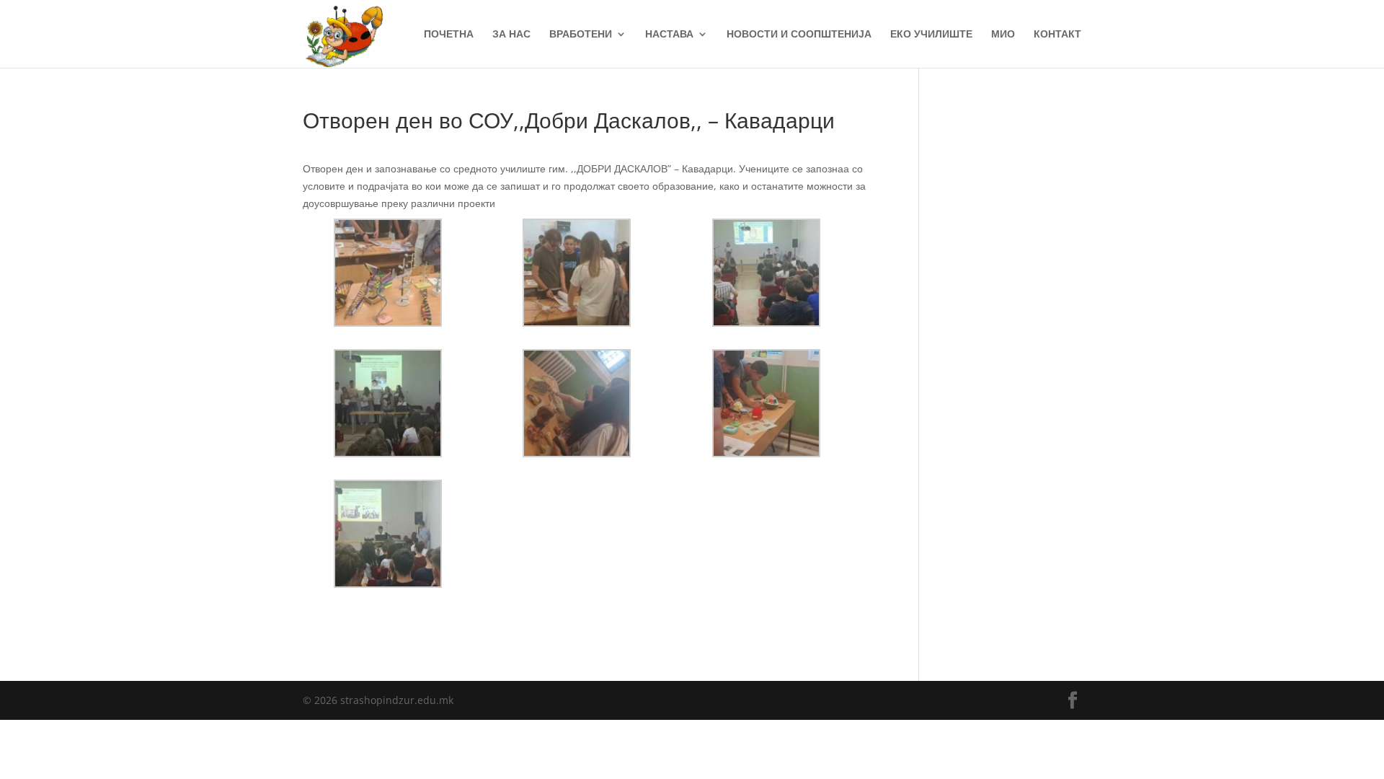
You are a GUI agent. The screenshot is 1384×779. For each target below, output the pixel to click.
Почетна (449, 34)
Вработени (580, 34)
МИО (1003, 34)
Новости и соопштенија (799, 34)
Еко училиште (931, 34)
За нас (511, 34)
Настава (669, 34)
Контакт (1057, 34)
